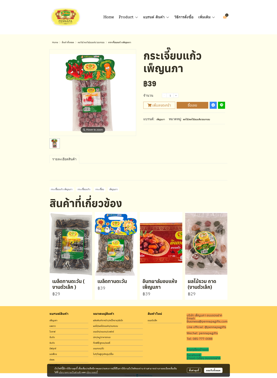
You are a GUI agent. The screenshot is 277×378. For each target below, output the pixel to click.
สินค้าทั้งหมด (68, 42)
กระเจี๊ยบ (99, 189)
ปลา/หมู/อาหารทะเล (101, 337)
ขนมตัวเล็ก (152, 320)
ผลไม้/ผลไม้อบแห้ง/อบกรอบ (91, 42)
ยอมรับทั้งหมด (213, 370)
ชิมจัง (52, 342)
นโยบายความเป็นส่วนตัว (70, 372)
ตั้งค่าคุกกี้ (194, 370)
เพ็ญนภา (160, 119)
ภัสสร (52, 359)
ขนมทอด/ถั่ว (98, 348)
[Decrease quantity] (164, 95)
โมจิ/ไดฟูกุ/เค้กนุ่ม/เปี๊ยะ (103, 354)
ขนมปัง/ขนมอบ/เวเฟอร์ (103, 331)
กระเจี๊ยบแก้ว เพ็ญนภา (61, 189)
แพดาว (53, 326)
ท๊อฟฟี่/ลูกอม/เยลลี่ (101, 342)
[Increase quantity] (176, 95)
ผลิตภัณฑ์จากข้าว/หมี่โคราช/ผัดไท (108, 320)
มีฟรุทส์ (53, 348)
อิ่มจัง (52, 337)
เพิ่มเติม (205, 16)
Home (55, 42)
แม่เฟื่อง (53, 354)
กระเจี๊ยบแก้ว (84, 189)
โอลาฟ (52, 331)
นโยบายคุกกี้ (92, 372)
